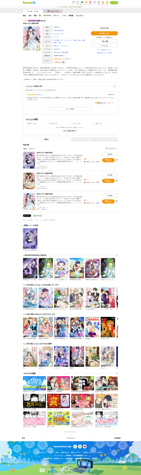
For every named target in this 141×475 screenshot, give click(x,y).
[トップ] (27, 3)
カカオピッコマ (59, 34)
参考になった (101, 103)
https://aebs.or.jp (50, 471)
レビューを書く (61, 62)
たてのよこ (57, 368)
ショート (54, 11)
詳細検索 (117, 438)
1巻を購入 (104, 33)
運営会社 (94, 458)
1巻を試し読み (104, 28)
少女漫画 (56, 40)
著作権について (58, 458)
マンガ (56, 37)
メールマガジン (99, 452)
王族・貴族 (81, 40)
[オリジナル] (47, 15)
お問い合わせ (65, 452)
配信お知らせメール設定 (104, 53)
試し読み (110, 154)
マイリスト (105, 46)
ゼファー (87, 368)
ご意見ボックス (87, 452)
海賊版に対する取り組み (82, 458)
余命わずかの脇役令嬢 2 (45, 173)
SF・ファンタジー (67, 40)
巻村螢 (71, 368)
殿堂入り (56, 46)
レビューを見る (70, 109)
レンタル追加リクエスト (104, 50)
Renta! (24, 220)
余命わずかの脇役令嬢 (61, 52)
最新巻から (32, 148)
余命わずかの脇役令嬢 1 (45, 152)
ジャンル (79, 15)
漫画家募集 (69, 458)
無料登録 (115, 3)
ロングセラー (65, 46)
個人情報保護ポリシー (80, 455)
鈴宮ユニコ (103, 368)
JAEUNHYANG (59, 30)
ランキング (70, 438)
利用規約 (68, 455)
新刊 (23, 438)
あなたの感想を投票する (69, 131)
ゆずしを (41, 368)
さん (40, 94)
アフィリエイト (58, 455)
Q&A (56, 452)
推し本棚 (105, 41)
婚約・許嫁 (57, 42)
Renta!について (42, 452)
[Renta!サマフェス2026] (33, 2)
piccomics (57, 49)
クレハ (24, 368)
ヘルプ (51, 452)
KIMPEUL (57, 27)
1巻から (25, 148)
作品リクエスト (75, 452)
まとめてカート (112, 148)
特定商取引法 (48, 458)
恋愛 (75, 40)
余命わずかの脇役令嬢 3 (45, 194)
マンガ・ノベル (32, 11)
